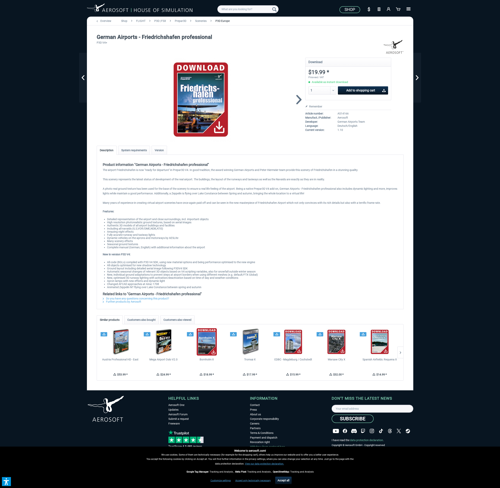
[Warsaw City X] (336, 342)
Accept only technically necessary (253, 480)
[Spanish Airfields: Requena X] (379, 342)
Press (253, 409)
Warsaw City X (336, 359)
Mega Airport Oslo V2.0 (163, 359)
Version (159, 150)
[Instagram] (372, 431)
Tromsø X (250, 359)
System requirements (134, 150)
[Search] (274, 9)
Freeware (174, 423)
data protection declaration (366, 440)
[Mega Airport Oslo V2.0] (163, 342)
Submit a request (178, 418)
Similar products (110, 319)
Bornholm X (207, 359)
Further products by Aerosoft (123, 301)
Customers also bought (141, 319)
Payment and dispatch (263, 437)
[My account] (389, 9)
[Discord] (354, 431)
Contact (255, 405)
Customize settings (221, 480)
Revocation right (260, 442)
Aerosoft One (176, 405)
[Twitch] (363, 431)
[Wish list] (379, 9)
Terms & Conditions (261, 432)
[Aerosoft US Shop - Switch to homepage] (139, 9)
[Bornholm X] (206, 342)
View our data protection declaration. (264, 463)
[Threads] (390, 431)
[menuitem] (248, 9)
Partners (255, 428)
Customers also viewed (177, 319)
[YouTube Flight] (336, 431)
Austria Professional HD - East (120, 359)
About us (255, 414)
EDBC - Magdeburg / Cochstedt (293, 359)
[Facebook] (345, 431)
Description (106, 150)
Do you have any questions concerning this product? (137, 298)
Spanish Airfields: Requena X (379, 359)
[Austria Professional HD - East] (120, 342)
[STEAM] (408, 431)
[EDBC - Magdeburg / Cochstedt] (293, 342)
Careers (254, 423)
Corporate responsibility (264, 418)
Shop (350, 9)
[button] (6, 481)
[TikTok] (381, 431)
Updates (173, 409)
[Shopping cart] (398, 9)
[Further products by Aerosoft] (394, 47)
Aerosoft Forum (178, 414)
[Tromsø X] (250, 342)
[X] (399, 431)
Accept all (283, 480)
